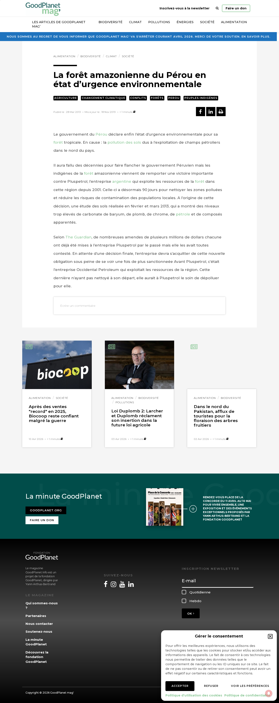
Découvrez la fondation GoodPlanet (37, 657)
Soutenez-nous (39, 631)
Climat (135, 22)
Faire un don (236, 8)
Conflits (138, 98)
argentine (121, 181)
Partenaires (36, 616)
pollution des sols (124, 142)
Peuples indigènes (200, 98)
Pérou (101, 134)
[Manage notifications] (268, 693)
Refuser (211, 685)
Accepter (180, 685)
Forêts (157, 98)
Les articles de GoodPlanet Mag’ (58, 24)
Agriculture (65, 98)
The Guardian (78, 237)
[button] (270, 636)
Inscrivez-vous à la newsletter (184, 8)
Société (207, 22)
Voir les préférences (250, 685)
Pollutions (159, 22)
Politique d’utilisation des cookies (193, 695)
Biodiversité (110, 22)
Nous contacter (39, 624)
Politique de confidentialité (247, 695)
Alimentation (234, 22)
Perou (174, 98)
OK (190, 613)
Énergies (185, 22)
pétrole (183, 214)
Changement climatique (103, 98)
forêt (58, 142)
